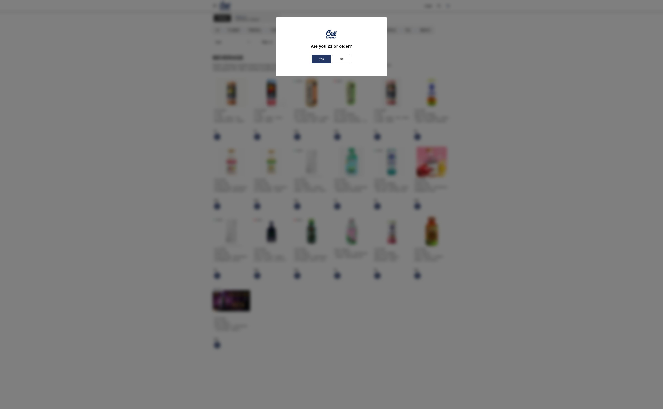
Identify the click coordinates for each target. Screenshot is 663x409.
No (342, 59)
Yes (321, 59)
